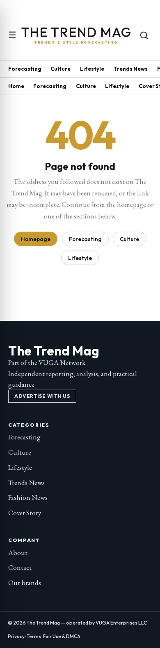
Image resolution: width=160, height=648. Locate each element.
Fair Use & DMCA (61, 636)
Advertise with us (42, 396)
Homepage (35, 239)
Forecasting (24, 68)
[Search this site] (144, 35)
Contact (20, 567)
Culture (60, 68)
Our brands (24, 582)
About (17, 552)
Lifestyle (92, 68)
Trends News (130, 68)
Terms (34, 636)
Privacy (16, 636)
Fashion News (28, 497)
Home (16, 86)
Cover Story (24, 512)
